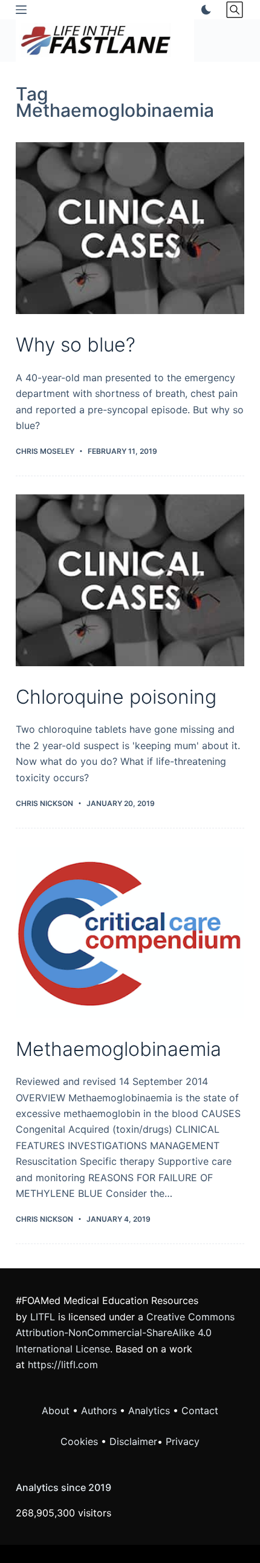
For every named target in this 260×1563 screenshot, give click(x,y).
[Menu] (21, 9)
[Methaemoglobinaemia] (130, 932)
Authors (99, 1410)
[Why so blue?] (130, 228)
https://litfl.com (63, 1364)
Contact (199, 1410)
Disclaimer (133, 1441)
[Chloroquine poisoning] (130, 580)
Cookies (80, 1441)
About (56, 1410)
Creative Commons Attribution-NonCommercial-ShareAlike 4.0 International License (125, 1333)
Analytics (149, 1410)
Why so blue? (75, 344)
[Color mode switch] (204, 9)
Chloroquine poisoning (116, 697)
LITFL (42, 1317)
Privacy (183, 1441)
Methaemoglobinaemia (118, 1049)
